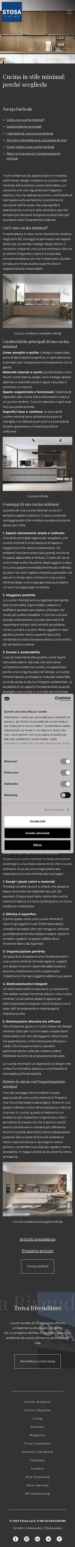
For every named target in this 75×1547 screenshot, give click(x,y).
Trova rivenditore (37, 1443)
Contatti (37, 1468)
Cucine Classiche (37, 1410)
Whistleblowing (37, 1493)
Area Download (37, 1477)
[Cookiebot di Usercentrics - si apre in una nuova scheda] (55, 698)
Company (37, 1460)
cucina (52, 180)
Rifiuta (37, 845)
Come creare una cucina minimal (30, 147)
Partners (37, 1427)
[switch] (65, 772)
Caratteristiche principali (23, 126)
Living (37, 1418)
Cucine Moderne (37, 1402)
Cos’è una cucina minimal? (25, 120)
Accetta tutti (37, 821)
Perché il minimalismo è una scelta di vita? (36, 140)
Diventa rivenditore (37, 1452)
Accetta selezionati (37, 833)
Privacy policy (53, 1528)
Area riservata (37, 1485)
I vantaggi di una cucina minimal (29, 133)
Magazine (37, 1435)
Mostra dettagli (54, 809)
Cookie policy (34, 1528)
